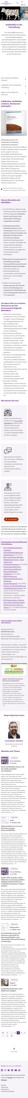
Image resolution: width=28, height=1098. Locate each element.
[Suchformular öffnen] (22, 1)
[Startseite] (6, 3)
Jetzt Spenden (12, 519)
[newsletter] (19, 1070)
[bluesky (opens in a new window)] (9, 1070)
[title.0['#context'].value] (5, 760)
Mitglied (4, 1080)
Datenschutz (5, 1089)
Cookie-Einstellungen (7, 1091)
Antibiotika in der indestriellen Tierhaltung (11, 86)
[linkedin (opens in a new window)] (2, 1070)
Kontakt (3, 1085)
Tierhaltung (14, 758)
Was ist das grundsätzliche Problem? (10, 79)
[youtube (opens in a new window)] (16, 1070)
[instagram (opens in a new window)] (5, 1070)
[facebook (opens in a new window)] (12, 1070)
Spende (10, 1078)
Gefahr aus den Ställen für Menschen (9, 93)
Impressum (4, 1087)
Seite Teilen (14, 1051)
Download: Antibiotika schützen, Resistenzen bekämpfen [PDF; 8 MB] (14, 189)
